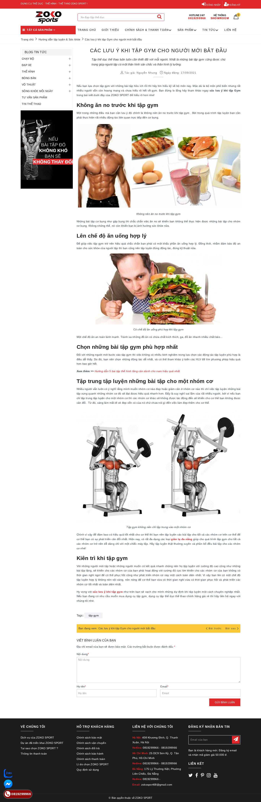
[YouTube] (216, 776)
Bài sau (230, 628)
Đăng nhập (213, 5)
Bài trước (215, 628)
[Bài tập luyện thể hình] (47, 149)
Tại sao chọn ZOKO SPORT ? (39, 748)
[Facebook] (196, 776)
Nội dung (83, 654)
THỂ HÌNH (28, 71)
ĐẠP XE (27, 65)
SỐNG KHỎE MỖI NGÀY (37, 91)
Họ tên (81, 686)
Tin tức (209, 29)
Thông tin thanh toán (34, 753)
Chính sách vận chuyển (91, 742)
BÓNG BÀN (29, 78)
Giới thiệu (110, 29)
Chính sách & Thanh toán (147, 29)
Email (164, 686)
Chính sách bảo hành (90, 753)
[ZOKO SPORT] (48, 17)
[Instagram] (209, 776)
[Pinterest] (202, 776)
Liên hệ (230, 29)
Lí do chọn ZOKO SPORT (93, 764)
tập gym (94, 615)
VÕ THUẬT (29, 84)
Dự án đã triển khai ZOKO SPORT (42, 742)
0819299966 (151, 747)
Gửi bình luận (225, 702)
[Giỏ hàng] (236, 18)
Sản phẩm (186, 29)
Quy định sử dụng (88, 769)
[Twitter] (190, 776)
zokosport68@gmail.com (156, 784)
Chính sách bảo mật (89, 737)
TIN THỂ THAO (31, 103)
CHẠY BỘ (28, 58)
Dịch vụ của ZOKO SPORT (37, 737)
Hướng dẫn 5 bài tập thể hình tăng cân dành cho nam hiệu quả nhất (137, 371)
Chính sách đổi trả (88, 748)
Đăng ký (234, 5)
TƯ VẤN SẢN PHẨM (34, 97)
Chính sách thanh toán (91, 758)
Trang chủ (87, 29)
